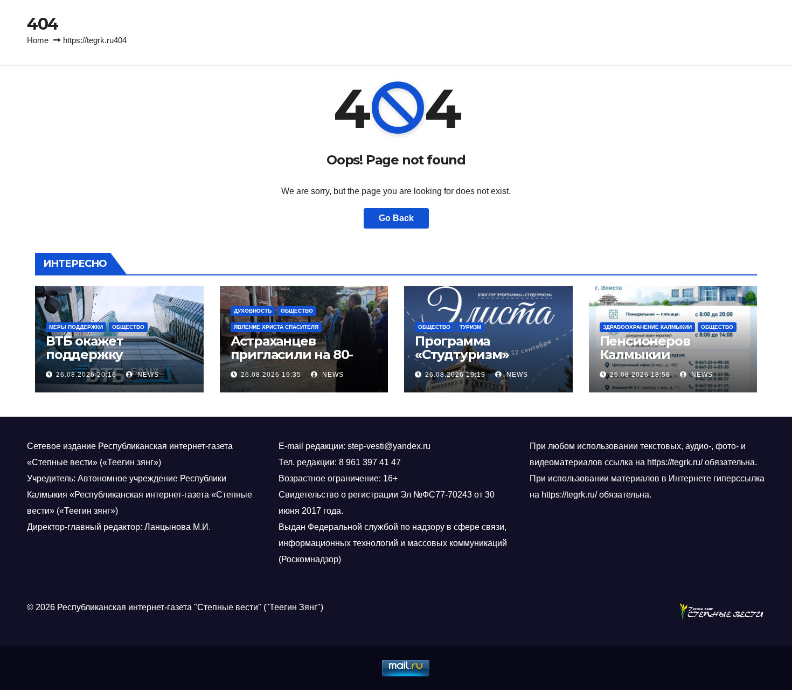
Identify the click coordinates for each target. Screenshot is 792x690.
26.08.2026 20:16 (86, 374)
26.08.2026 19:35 (271, 374)
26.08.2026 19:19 (455, 374)
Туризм (470, 327)
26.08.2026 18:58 (640, 374)
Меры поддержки (76, 327)
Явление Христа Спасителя (276, 327)
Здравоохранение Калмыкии (647, 327)
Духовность (253, 311)
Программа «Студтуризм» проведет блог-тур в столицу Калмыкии (483, 361)
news (147, 374)
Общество (128, 327)
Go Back (396, 218)
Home (37, 40)
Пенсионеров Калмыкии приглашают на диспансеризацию (662, 361)
